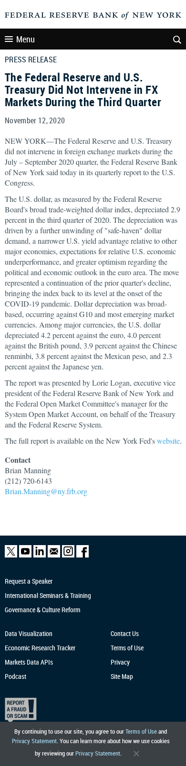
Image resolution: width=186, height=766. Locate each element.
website (168, 441)
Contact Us (125, 633)
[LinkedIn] (39, 555)
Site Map (122, 676)
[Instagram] (68, 555)
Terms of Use (141, 731)
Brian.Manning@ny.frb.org (46, 491)
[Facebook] (82, 555)
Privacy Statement (34, 740)
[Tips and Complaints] (88, 710)
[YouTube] (25, 555)
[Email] (54, 555)
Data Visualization (28, 633)
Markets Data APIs (29, 662)
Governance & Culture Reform (42, 609)
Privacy (120, 662)
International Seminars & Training (48, 595)
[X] (11, 555)
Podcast (15, 676)
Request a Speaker (28, 581)
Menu (25, 39)
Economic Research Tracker (40, 647)
